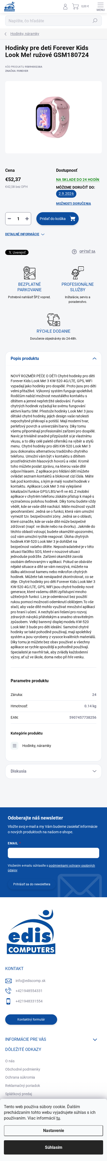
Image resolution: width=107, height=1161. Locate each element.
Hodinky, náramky (36, 746)
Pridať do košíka (53, 219)
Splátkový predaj (18, 1094)
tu (58, 1118)
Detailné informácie (22, 234)
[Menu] (100, 6)
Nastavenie (53, 1130)
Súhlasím (53, 1147)
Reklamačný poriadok (22, 1086)
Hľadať (95, 21)
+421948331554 (29, 1001)
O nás (10, 1061)
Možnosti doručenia (73, 203)
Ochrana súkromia (20, 1077)
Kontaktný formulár (31, 1019)
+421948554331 (29, 991)
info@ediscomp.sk (30, 981)
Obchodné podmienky (22, 1069)
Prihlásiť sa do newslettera (31, 884)
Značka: (16, 70)
